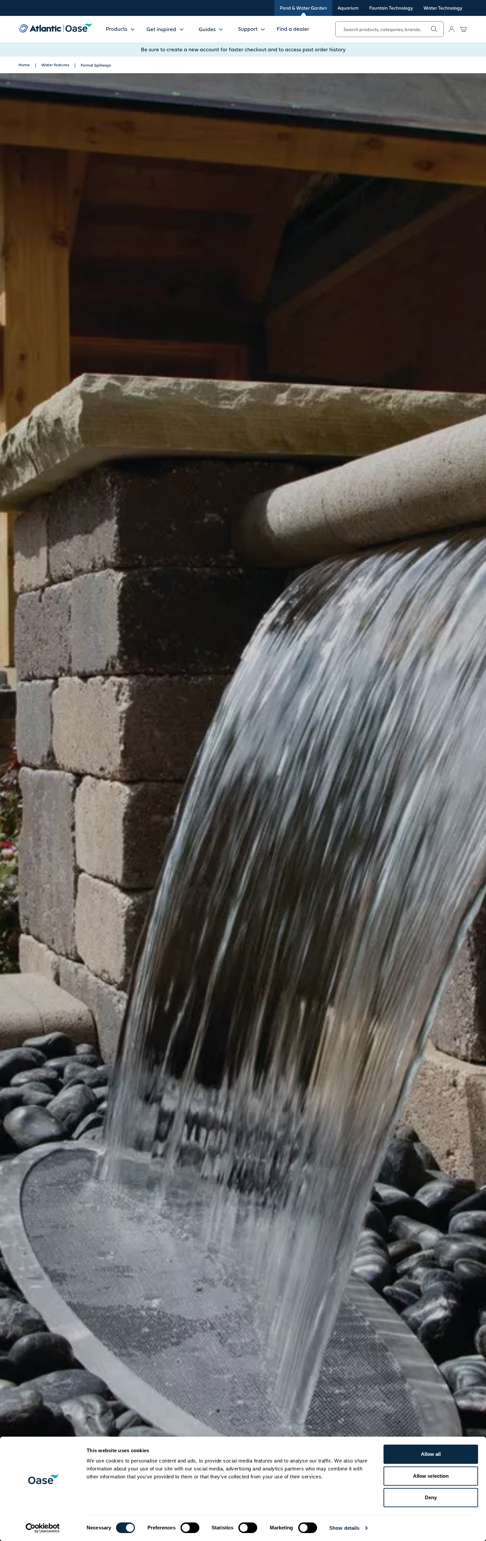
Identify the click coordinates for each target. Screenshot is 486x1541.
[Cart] (463, 29)
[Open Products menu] (133, 29)
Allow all (431, 1454)
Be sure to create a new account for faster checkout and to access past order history (243, 49)
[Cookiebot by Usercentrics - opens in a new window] (43, 1528)
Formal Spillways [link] (96, 65)
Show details (344, 1528)
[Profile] (452, 29)
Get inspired (161, 29)
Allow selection (431, 1476)
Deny (431, 1497)
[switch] (190, 1527)
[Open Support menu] (263, 29)
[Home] (55, 27)
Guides (207, 29)
